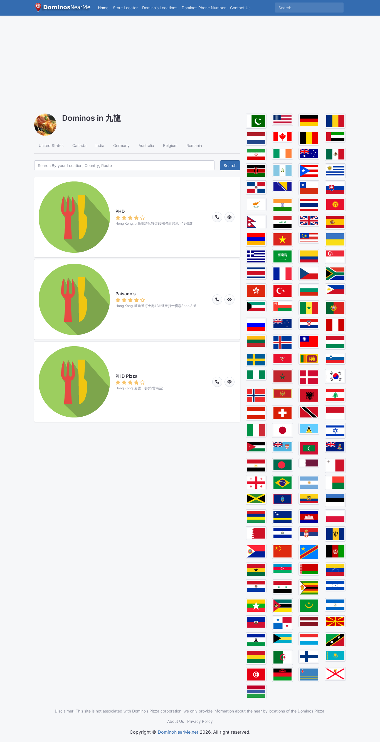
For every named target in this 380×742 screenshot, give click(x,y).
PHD (120, 211)
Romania (194, 145)
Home (103, 7)
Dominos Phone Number (204, 7)
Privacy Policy (200, 721)
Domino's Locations (160, 7)
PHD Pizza (126, 376)
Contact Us (240, 7)
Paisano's (125, 293)
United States (51, 145)
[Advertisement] (190, 61)
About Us (175, 721)
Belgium (170, 145)
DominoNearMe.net (178, 732)
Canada (79, 145)
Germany (121, 145)
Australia (146, 145)
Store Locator (125, 7)
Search (230, 165)
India (99, 145)
